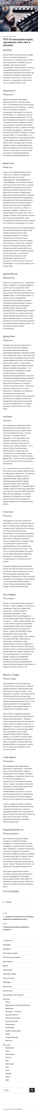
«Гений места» (8, 940)
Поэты (7, 1002)
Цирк (7, 1080)
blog (6, 3)
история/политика (11, 1037)
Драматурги (9, 1008)
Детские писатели (11, 1015)
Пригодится (7, 949)
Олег (15, 36)
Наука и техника (8, 978)
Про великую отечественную (13, 995)
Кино (7, 1067)
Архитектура (9, 1054)
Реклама (8, 902)
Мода (7, 1077)
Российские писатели (12, 1018)
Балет (7, 1070)
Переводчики (10, 1024)
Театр (7, 1051)
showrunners (9, 1027)
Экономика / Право (9, 974)
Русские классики (11, 1021)
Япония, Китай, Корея (12, 1031)
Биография (7, 945)
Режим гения (7, 986)
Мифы (7, 1034)
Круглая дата (7, 991)
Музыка (8, 1057)
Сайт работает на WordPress (12, 1109)
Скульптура (9, 1064)
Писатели (6, 999)
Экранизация (7, 970)
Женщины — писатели (13, 1011)
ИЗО (7, 1060)
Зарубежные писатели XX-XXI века (17, 1005)
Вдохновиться (8, 961)
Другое (5, 965)
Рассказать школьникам (11, 957)
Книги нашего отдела (10, 953)
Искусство (6, 1045)
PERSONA (7, 982)
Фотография (9, 1048)
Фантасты (8, 1040)
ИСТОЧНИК (7, 50)
